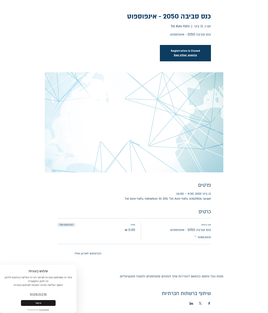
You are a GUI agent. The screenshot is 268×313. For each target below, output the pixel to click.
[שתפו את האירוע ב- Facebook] (209, 303)
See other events (185, 55)
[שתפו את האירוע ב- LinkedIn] (191, 303)
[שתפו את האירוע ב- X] (200, 303)
